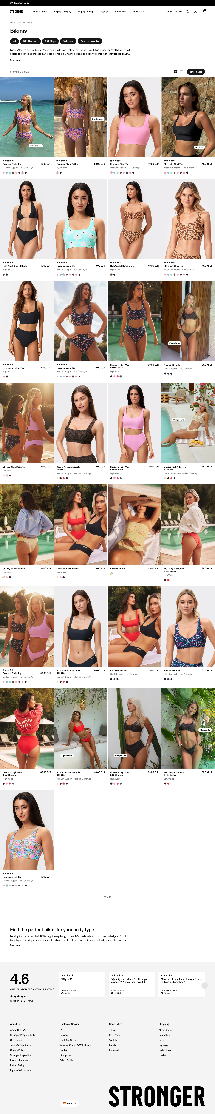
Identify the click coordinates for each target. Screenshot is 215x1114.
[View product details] (27, 165)
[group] (27, 117)
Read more (15, 60)
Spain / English (174, 11)
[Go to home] (16, 11)
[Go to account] (195, 11)
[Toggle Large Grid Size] (181, 71)
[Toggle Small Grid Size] (175, 71)
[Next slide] (204, 985)
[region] (132, 985)
